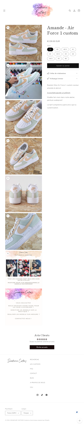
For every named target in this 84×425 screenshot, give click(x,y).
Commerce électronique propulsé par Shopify (36, 420)
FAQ (31, 369)
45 (59, 59)
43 (66, 54)
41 (73, 49)
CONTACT (33, 373)
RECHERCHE (34, 360)
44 (73, 54)
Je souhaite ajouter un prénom (58, 93)
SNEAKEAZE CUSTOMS (17, 420)
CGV (31, 387)
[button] (4, 10)
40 (57, 49)
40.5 (65, 49)
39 (50, 49)
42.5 (58, 54)
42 (50, 54)
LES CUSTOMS (35, 364)
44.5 (50, 59)
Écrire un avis (42, 347)
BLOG (32, 378)
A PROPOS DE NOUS (37, 383)
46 (66, 59)
